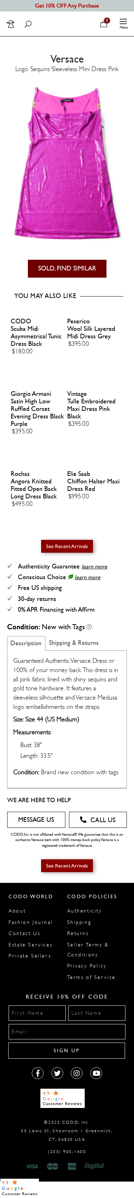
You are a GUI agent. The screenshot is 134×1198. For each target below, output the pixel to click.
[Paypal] (95, 1166)
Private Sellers (30, 956)
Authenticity (84, 911)
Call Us (102, 820)
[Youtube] (96, 1073)
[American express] (72, 1166)
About (17, 911)
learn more (94, 566)
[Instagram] (77, 1073)
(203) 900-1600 (67, 1151)
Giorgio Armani (31, 394)
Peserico (78, 321)
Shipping (79, 922)
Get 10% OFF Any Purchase (67, 5)
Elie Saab (78, 474)
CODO (21, 321)
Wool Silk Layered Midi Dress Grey (91, 332)
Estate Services (31, 945)
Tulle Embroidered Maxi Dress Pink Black (91, 409)
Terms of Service (91, 977)
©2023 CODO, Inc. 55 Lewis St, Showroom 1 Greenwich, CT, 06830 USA (67, 1131)
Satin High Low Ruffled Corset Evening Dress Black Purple (37, 413)
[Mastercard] (52, 1166)
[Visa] (33, 1166)
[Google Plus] (57, 1073)
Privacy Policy (87, 966)
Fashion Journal (31, 922)
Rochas (20, 474)
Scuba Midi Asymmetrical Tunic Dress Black (36, 336)
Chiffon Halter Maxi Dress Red (93, 485)
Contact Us (24, 933)
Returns (78, 933)
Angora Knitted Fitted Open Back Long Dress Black (34, 489)
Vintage (77, 394)
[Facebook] (38, 1073)
